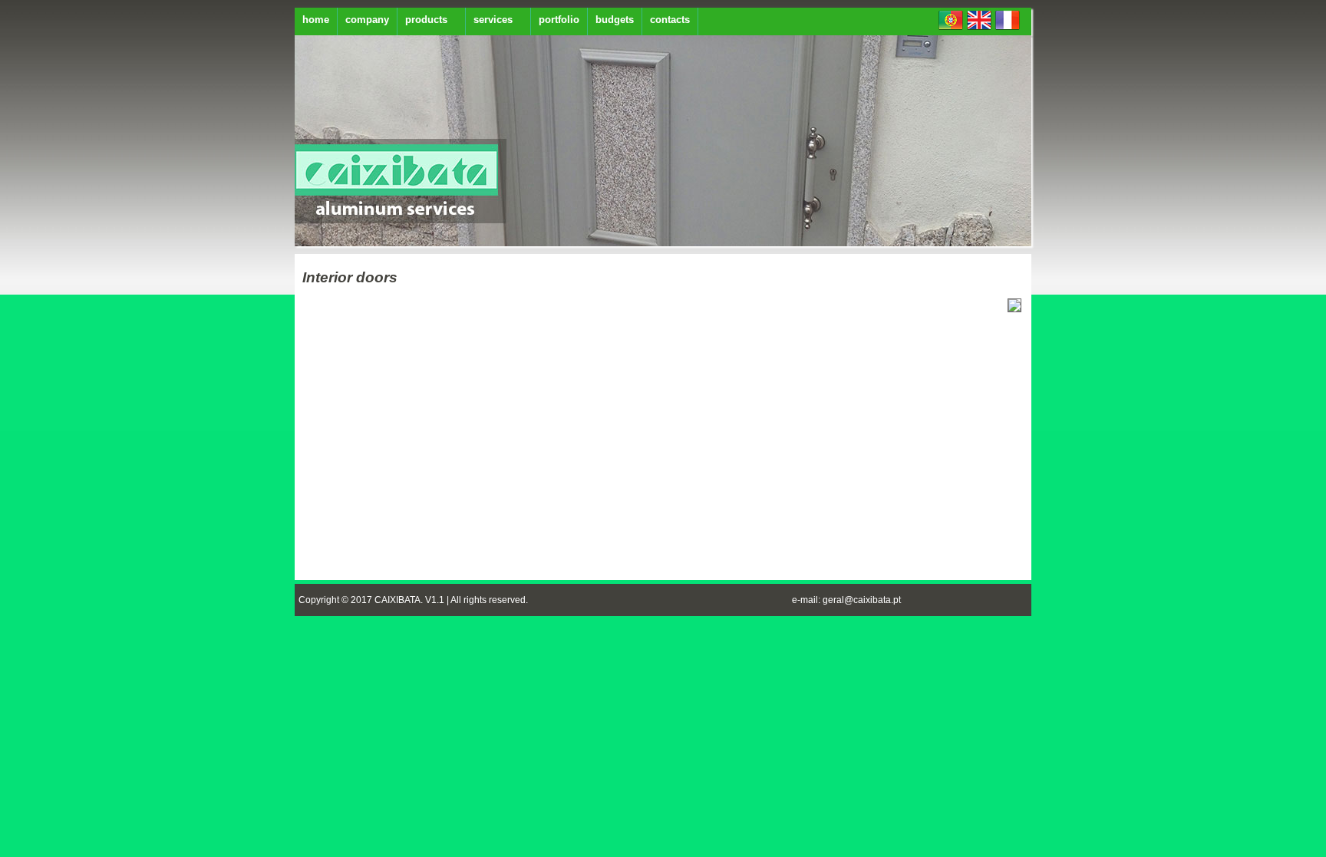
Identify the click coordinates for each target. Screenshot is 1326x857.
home (315, 19)
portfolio (559, 19)
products (426, 19)
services (493, 19)
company (367, 19)
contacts (670, 19)
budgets (614, 19)
